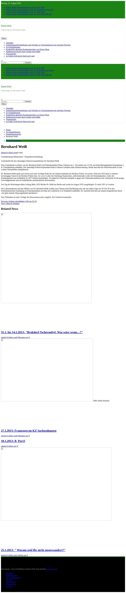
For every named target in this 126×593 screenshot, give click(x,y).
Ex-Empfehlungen (13, 47)
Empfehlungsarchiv (13, 141)
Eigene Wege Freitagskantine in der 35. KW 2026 (25, 7)
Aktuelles (9, 43)
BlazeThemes (51, 569)
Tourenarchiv (11, 54)
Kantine (27, 49)
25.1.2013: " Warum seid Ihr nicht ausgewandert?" (33, 550)
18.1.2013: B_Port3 (13, 441)
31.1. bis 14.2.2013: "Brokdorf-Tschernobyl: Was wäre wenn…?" (42, 332)
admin (3, 153)
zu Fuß (20, 56)
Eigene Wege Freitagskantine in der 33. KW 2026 (25, 12)
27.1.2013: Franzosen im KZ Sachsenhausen (28, 430)
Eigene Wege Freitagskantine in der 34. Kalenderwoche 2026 (30, 10)
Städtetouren (23, 52)
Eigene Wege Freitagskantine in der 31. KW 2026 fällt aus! (29, 14)
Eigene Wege (6, 26)
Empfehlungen (38, 45)
